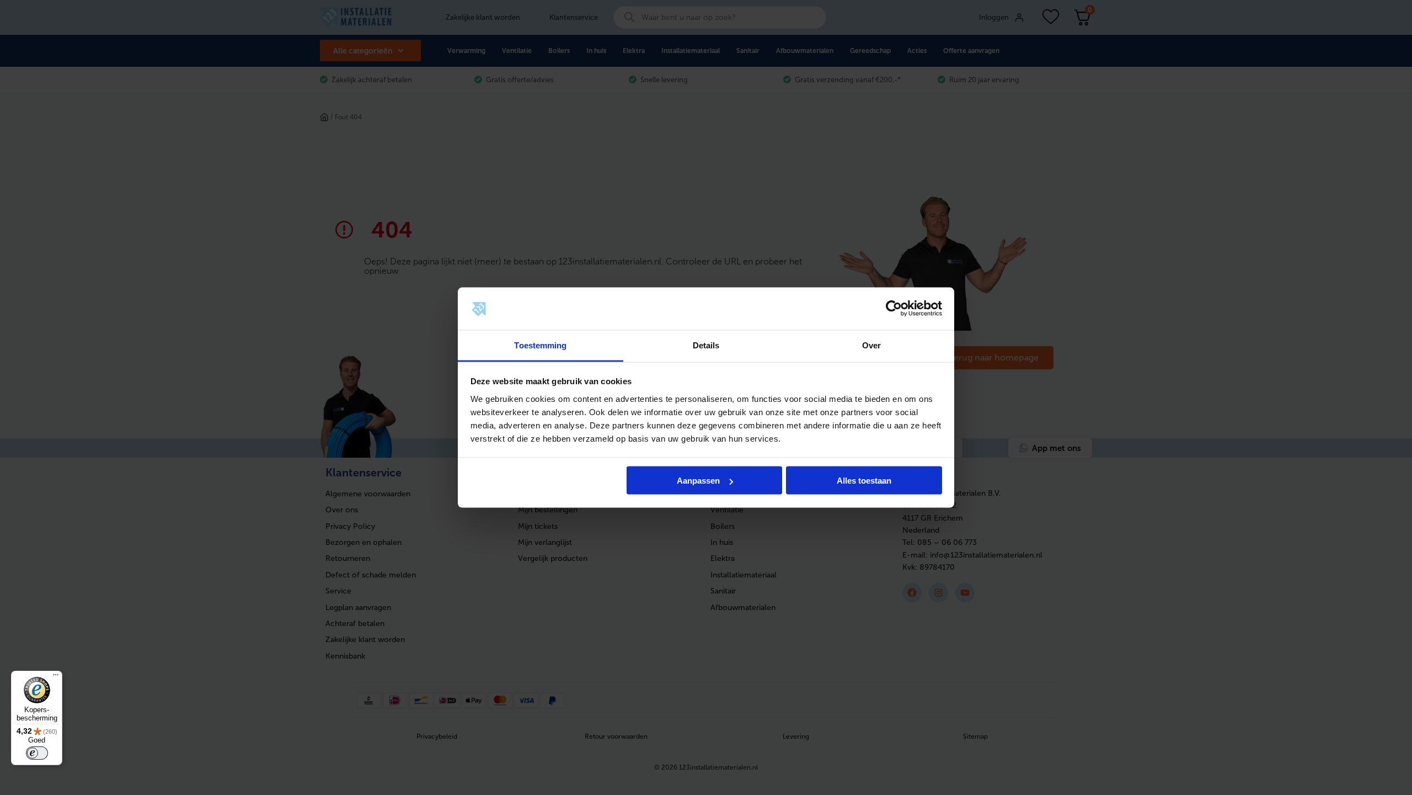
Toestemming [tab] (540, 344)
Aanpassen (698, 480)
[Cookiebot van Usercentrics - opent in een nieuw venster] (894, 308)
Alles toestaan (864, 480)
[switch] (37, 753)
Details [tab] (706, 344)
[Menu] (55, 677)
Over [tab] (871, 344)
